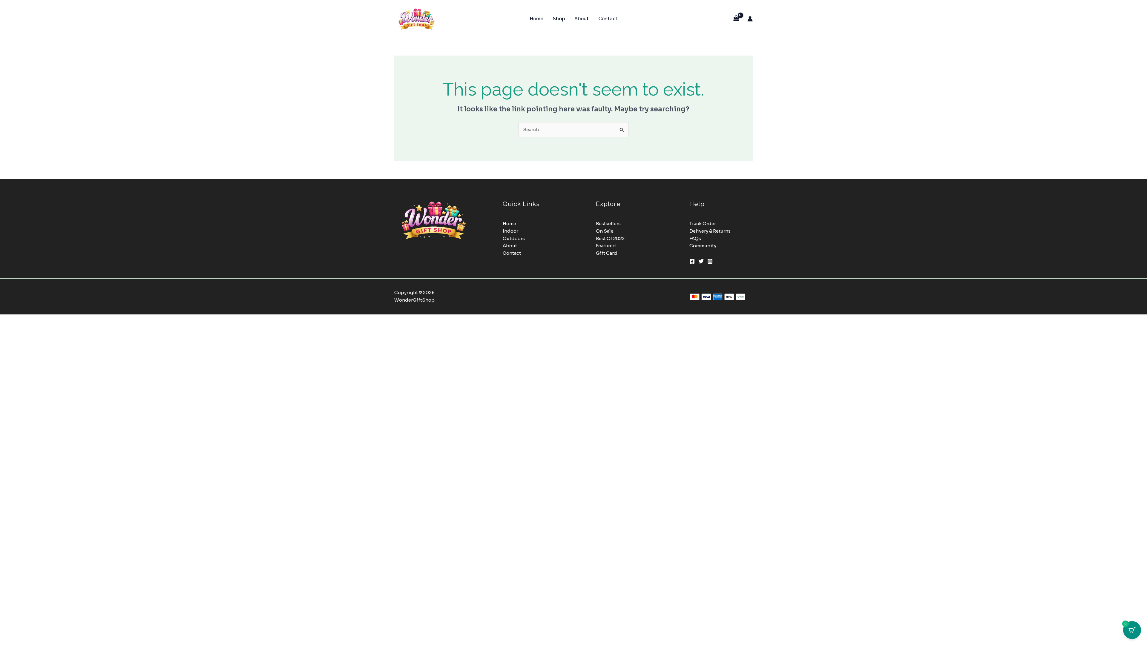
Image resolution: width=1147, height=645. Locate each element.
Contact (607, 19)
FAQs (695, 238)
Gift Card (606, 253)
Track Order (702, 223)
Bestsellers (608, 223)
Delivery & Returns (710, 231)
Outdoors (514, 238)
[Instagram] (710, 261)
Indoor (510, 231)
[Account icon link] (750, 19)
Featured (606, 245)
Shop (559, 19)
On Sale (605, 231)
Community (702, 245)
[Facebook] (692, 261)
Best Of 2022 (610, 238)
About (581, 19)
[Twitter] (701, 261)
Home (536, 19)
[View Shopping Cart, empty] (736, 18)
